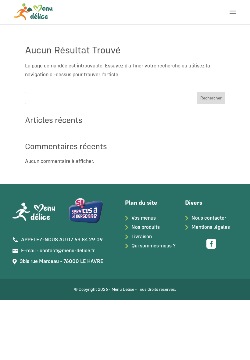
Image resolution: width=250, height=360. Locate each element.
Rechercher (211, 98)
